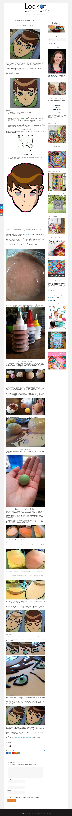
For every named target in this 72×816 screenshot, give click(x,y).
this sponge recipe (12, 72)
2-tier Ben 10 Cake (16, 737)
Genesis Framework (39, 813)
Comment (9, 766)
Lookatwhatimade (37, 812)
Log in (50, 813)
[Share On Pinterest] (13, 753)
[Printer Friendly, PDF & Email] (9, 750)
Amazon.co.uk (51, 291)
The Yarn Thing (51, 297)
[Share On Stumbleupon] (15, 753)
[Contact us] (18, 753)
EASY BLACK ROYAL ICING (17, 117)
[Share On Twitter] (10, 753)
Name (9, 779)
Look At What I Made (39, 7)
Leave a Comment (41, 754)
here (35, 112)
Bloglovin (23, 741)
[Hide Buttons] (0, 216)
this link (27, 234)
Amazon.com (51, 290)
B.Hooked (50, 300)
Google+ (28, 741)
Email (8, 785)
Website (9, 790)
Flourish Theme (31, 813)
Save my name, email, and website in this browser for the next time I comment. (23, 797)
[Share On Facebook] (7, 753)
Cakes (25, 23)
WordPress (46, 813)
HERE (54, 117)
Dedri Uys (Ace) (52, 76)
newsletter (20, 739)
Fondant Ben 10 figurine (27, 737)
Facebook (10, 741)
